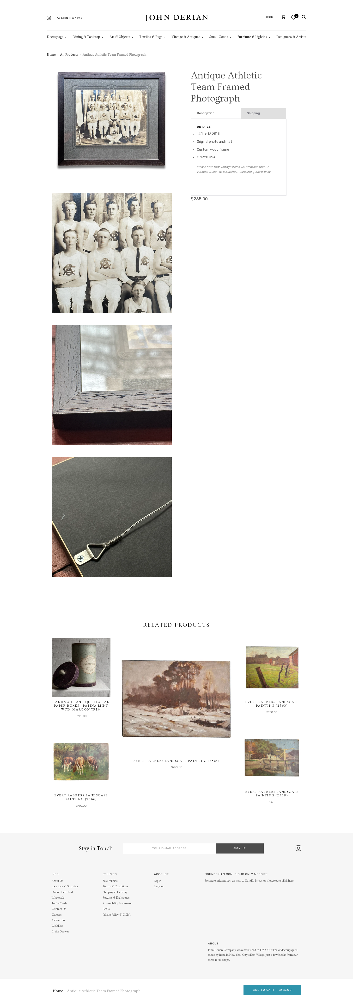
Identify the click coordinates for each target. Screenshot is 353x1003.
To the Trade (59, 903)
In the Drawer (60, 931)
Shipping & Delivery (115, 892)
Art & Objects (120, 37)
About (270, 17)
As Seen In (58, 920)
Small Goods (218, 37)
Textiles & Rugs (151, 37)
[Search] (303, 17)
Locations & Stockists (65, 886)
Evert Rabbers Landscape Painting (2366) (81, 797)
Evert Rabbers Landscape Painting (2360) (272, 704)
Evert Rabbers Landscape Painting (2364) (176, 761)
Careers (56, 914)
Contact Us (59, 909)
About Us (57, 881)
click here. (288, 880)
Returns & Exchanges (116, 897)
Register (159, 886)
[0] (293, 17)
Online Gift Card (62, 892)
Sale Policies (110, 881)
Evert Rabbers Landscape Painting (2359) (272, 793)
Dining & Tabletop (86, 37)
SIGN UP (239, 848)
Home (51, 55)
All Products (69, 55)
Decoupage (55, 37)
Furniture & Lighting (252, 37)
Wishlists (57, 925)
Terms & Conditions (115, 886)
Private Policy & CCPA (116, 914)
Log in (157, 881)
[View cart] (283, 17)
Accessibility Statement (117, 903)
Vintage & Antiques (186, 37)
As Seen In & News (69, 17)
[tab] (216, 113)
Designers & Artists (291, 37)
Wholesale (58, 897)
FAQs (106, 909)
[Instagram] (49, 18)
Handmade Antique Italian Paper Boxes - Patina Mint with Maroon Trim (81, 705)
